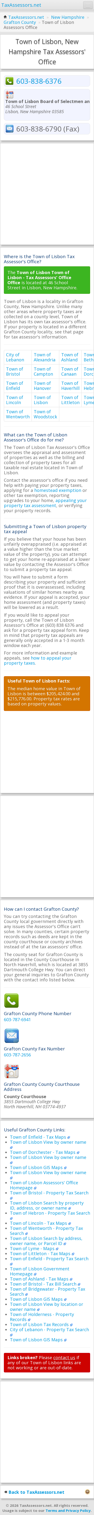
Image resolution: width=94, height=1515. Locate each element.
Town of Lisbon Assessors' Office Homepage (44, 1185)
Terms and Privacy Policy (68, 1510)
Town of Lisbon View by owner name (48, 1142)
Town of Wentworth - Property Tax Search (46, 1230)
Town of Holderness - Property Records (42, 1316)
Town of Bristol (14, 371)
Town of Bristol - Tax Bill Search (44, 1284)
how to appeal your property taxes (37, 660)
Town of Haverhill (70, 385)
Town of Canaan (69, 371)
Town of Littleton (70, 399)
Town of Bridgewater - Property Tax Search (47, 1291)
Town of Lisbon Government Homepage (39, 1271)
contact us (64, 1357)
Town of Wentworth (18, 414)
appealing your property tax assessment (45, 502)
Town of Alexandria (44, 357)
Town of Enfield (14, 385)
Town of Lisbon (42, 399)
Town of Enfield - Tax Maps (38, 1137)
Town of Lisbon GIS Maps (37, 1167)
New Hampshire (67, 17)
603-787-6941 (17, 1019)
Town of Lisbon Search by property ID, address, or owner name (47, 1205)
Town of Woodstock (45, 414)
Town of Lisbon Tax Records (40, 1324)
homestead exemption (57, 490)
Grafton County (20, 22)
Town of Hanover (42, 385)
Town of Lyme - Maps (33, 1248)
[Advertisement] (47, 194)
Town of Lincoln (14, 399)
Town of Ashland (69, 357)
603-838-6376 (38, 81)
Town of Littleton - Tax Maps (41, 1253)
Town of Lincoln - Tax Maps (39, 1223)
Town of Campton (43, 371)
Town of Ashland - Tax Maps (40, 1279)
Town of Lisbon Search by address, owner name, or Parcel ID (46, 1240)
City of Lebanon (15, 357)
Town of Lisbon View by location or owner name (46, 1306)
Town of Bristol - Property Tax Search (49, 1193)
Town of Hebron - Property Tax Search (50, 1213)
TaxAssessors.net (26, 17)
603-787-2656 (17, 1055)
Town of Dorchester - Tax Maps (43, 1152)
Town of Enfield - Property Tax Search (49, 1258)
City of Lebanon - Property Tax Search (49, 1329)
